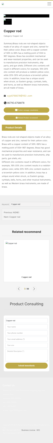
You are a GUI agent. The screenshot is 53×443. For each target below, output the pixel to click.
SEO (38, 430)
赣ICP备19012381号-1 (11, 430)
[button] (18, 288)
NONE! (16, 212)
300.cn (21, 433)
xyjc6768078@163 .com (19, 95)
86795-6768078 (15, 102)
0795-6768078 (16, 398)
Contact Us (9, 385)
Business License (28, 430)
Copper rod (18, 36)
